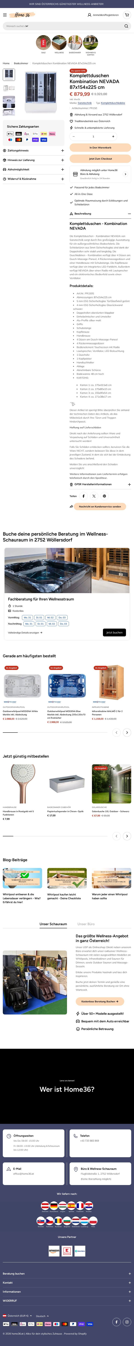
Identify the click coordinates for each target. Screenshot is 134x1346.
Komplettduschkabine (113, 102)
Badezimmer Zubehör (59, 807)
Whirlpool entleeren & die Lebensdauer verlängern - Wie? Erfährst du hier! (22, 898)
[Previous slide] (116, 732)
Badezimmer (21, 63)
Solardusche (99, 807)
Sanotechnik (85, 102)
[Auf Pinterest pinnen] (104, 496)
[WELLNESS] (59, 42)
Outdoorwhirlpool (14, 707)
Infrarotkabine (100, 707)
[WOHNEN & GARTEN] (90, 42)
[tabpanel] (67, 982)
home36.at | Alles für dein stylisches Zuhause (37, 1333)
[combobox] (67, 26)
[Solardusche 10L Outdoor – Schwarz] (111, 783)
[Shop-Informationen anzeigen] (125, 174)
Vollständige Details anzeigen (23, 632)
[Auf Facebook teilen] (83, 496)
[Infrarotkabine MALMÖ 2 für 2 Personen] (111, 683)
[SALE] (43, 42)
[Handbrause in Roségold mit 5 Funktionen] (22, 783)
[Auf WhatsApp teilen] (94, 496)
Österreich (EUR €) (18, 1315)
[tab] (53, 925)
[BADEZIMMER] (75, 42)
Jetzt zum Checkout (100, 158)
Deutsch (40, 1316)
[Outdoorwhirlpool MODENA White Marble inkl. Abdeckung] (22, 683)
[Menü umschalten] (5, 15)
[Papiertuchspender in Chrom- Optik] (67, 783)
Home (6, 63)
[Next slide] (127, 732)
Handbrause (10, 807)
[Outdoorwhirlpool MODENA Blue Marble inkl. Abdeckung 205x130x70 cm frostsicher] (67, 683)
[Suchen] (126, 26)
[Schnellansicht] (37, 672)
